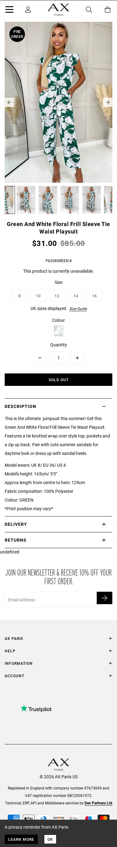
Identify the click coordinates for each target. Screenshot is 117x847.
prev (9, 102)
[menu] (9, 10)
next (107, 102)
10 (38, 295)
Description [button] (20, 406)
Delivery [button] (16, 524)
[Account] (28, 9)
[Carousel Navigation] (58, 102)
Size (58, 282)
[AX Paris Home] (58, 9)
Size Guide (78, 308)
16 (94, 295)
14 (75, 295)
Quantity (58, 345)
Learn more (21, 839)
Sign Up (104, 598)
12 (57, 295)
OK (50, 839)
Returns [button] (16, 540)
